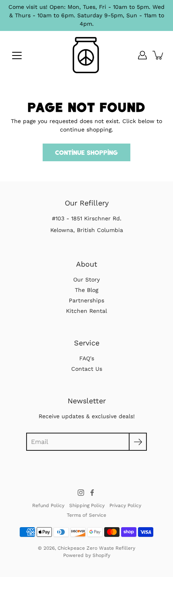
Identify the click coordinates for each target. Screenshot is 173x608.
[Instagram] (80, 492)
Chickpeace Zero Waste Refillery (96, 548)
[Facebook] (92, 492)
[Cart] (158, 55)
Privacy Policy (125, 505)
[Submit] (138, 442)
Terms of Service (86, 515)
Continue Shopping (86, 152)
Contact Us (86, 369)
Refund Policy (48, 505)
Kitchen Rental (86, 311)
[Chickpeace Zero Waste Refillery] (86, 55)
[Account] (142, 55)
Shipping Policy (87, 505)
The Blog (86, 290)
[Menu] (17, 55)
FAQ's (86, 358)
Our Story (86, 279)
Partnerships (86, 300)
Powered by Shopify (86, 555)
